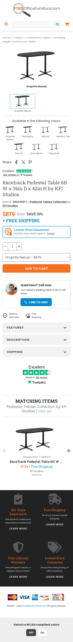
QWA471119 (37, 475)
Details (51, 233)
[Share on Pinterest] (30, 162)
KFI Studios (10, 206)
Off (31, 632)
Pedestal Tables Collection (48, 202)
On (42, 632)
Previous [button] (4, 451)
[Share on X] (23, 162)
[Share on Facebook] (17, 162)
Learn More (18, 528)
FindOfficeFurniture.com (34, 605)
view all (44, 411)
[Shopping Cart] (67, 24)
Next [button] (68, 451)
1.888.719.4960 (38, 302)
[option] (22, 103)
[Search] (57, 24)
